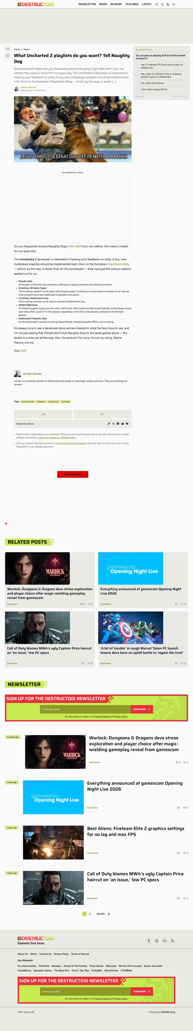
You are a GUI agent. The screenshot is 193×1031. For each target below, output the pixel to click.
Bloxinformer (111, 970)
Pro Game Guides (27, 966)
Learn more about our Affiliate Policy (57, 437)
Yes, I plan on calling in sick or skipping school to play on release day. (161, 75)
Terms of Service (102, 716)
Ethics (33, 954)
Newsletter (87, 4)
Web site (73, 246)
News (103, 4)
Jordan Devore (28, 87)
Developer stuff (28, 402)
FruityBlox (96, 970)
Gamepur (56, 966)
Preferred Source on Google (70, 443)
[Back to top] (6, 523)
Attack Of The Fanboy (75, 966)
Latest (147, 4)
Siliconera (111, 966)
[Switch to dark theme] (168, 4)
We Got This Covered (130, 966)
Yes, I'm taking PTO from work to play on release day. (162, 66)
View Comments (72, 474)
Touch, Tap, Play (80, 970)
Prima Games (96, 966)
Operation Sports (42, 970)
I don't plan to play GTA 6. (154, 89)
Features (132, 4)
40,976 (101, 913)
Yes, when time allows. (152, 83)
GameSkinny (24, 970)
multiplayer (41, 402)
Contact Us (45, 954)
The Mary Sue (61, 970)
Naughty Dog (53, 402)
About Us (23, 954)
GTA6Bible (126, 970)
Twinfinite (44, 966)
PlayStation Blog (118, 264)
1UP (22, 350)
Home (17, 49)
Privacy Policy (121, 716)
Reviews (116, 4)
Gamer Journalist (153, 966)
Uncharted (65, 402)
